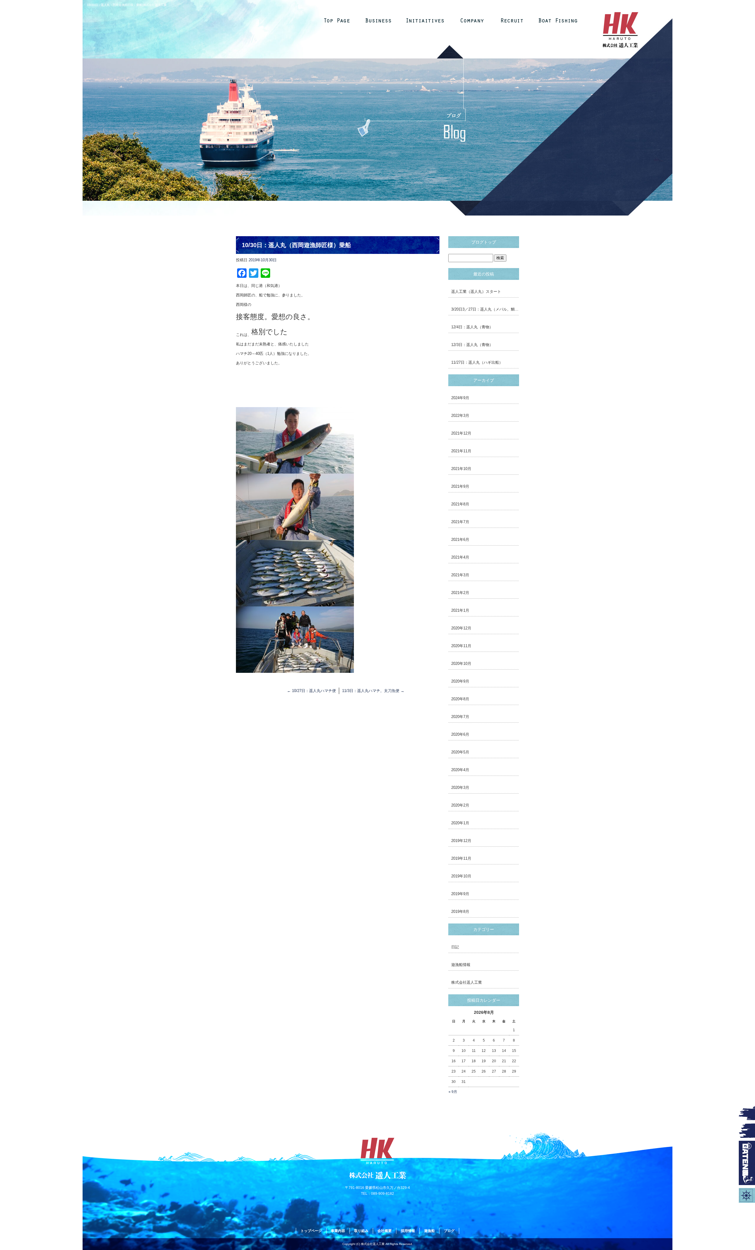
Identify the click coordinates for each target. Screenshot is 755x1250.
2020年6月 (460, 734)
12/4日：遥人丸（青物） (472, 327)
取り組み (425, 20)
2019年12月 (461, 840)
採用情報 (513, 20)
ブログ (449, 1231)
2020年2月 (460, 805)
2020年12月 (461, 628)
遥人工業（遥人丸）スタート (476, 291)
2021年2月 (460, 592)
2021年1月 (460, 610)
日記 (455, 947)
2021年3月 (460, 575)
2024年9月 (460, 398)
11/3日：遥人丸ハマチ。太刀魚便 (373, 690)
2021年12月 (461, 433)
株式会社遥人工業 (466, 982)
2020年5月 (460, 752)
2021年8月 (460, 504)
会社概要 (469, 20)
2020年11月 (461, 646)
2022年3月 (460, 415)
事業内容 (381, 20)
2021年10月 (461, 468)
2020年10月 (461, 663)
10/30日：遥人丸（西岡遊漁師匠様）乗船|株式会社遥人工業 (127, 4)
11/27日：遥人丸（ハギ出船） (477, 362)
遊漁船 (558, 20)
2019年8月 (460, 911)
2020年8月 (460, 699)
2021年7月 (460, 522)
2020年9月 (460, 681)
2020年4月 (460, 770)
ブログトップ (483, 242)
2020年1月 (460, 823)
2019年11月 (461, 858)
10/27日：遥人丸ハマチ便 (311, 690)
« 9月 (453, 1092)
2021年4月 (460, 557)
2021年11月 (461, 451)
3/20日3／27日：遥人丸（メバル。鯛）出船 (485, 309)
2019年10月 (461, 876)
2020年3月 (460, 787)
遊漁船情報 (460, 964)
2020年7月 (460, 716)
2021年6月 (460, 539)
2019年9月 (460, 894)
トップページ (336, 20)
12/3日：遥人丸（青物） (472, 344)
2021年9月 (460, 486)
